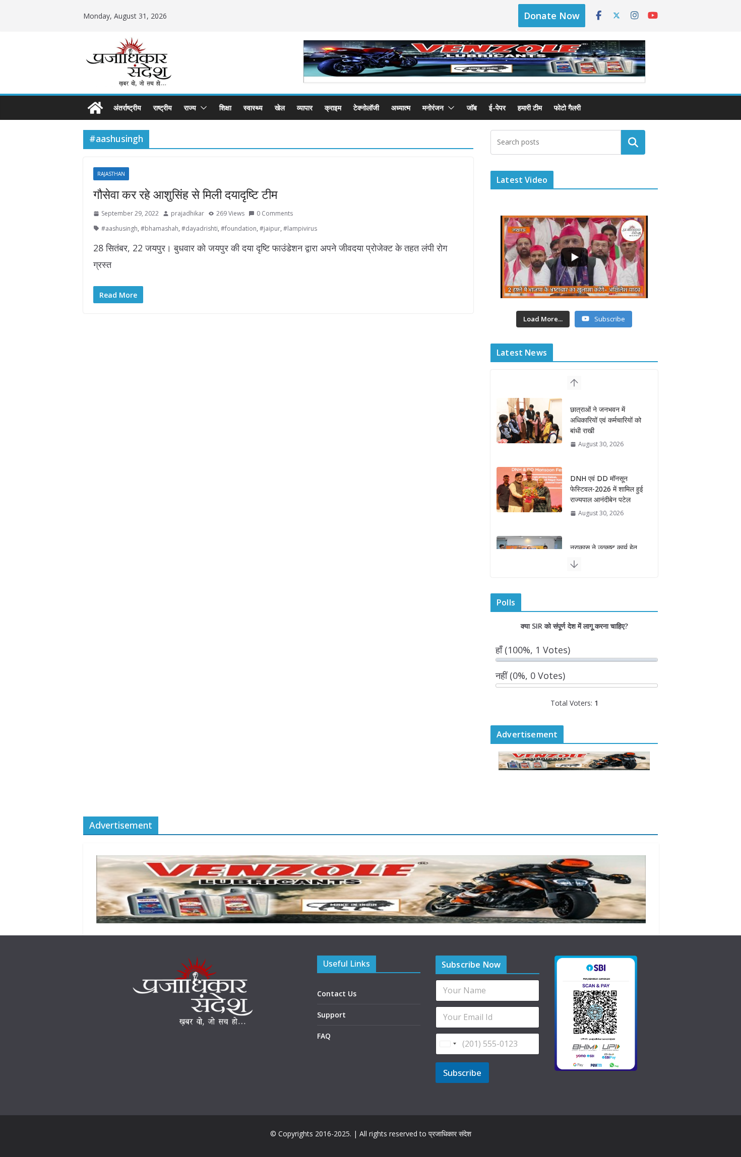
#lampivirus (300, 228)
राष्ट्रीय (162, 107)
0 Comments (275, 213)
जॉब (472, 107)
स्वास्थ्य (253, 107)
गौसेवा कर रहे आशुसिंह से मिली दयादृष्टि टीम (185, 194)
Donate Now (552, 16)
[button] (201, 108)
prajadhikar (187, 213)
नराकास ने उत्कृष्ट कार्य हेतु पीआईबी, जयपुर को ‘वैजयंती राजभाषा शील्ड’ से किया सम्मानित (605, 494)
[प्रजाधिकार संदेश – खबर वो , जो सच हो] (95, 108)
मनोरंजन (433, 107)
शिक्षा (225, 107)
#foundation (239, 228)
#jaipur (270, 228)
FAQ (324, 1036)
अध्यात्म (400, 107)
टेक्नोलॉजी (366, 107)
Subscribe (462, 1072)
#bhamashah (159, 228)
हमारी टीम (530, 107)
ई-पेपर (497, 107)
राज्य (190, 107)
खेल (280, 107)
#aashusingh (119, 228)
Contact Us (336, 993)
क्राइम (333, 107)
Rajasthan (111, 173)
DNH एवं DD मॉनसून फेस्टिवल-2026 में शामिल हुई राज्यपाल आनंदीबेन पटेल (606, 419)
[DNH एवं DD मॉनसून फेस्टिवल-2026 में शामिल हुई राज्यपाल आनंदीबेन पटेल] (529, 420)
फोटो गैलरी (567, 107)
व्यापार (305, 107)
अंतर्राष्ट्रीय (127, 107)
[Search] (633, 142)
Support (331, 1014)
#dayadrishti (199, 228)
